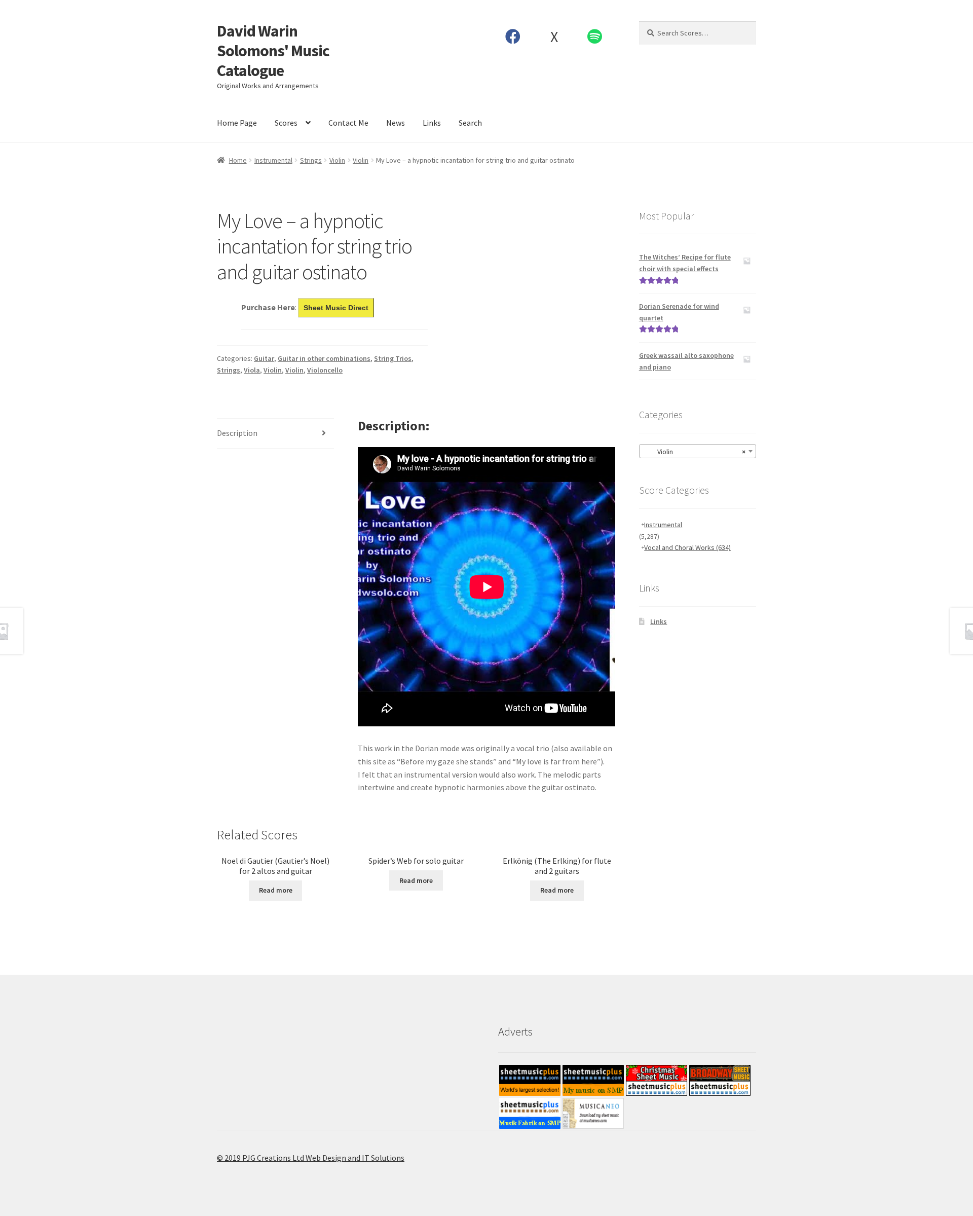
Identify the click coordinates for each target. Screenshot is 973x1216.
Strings (311, 160)
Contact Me (348, 123)
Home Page (237, 123)
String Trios (392, 358)
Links (432, 123)
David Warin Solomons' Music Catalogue (273, 51)
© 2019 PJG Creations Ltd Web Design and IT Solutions (310, 1158)
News (395, 123)
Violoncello (325, 370)
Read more (275, 890)
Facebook (513, 36)
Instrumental (273, 160)
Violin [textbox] (694, 451)
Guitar (264, 358)
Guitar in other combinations (324, 358)
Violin (337, 160)
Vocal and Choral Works (687, 547)
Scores (286, 123)
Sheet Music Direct (336, 308)
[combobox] (697, 451)
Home (238, 160)
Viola (252, 370)
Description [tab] (237, 433)
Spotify (595, 36)
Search (470, 123)
